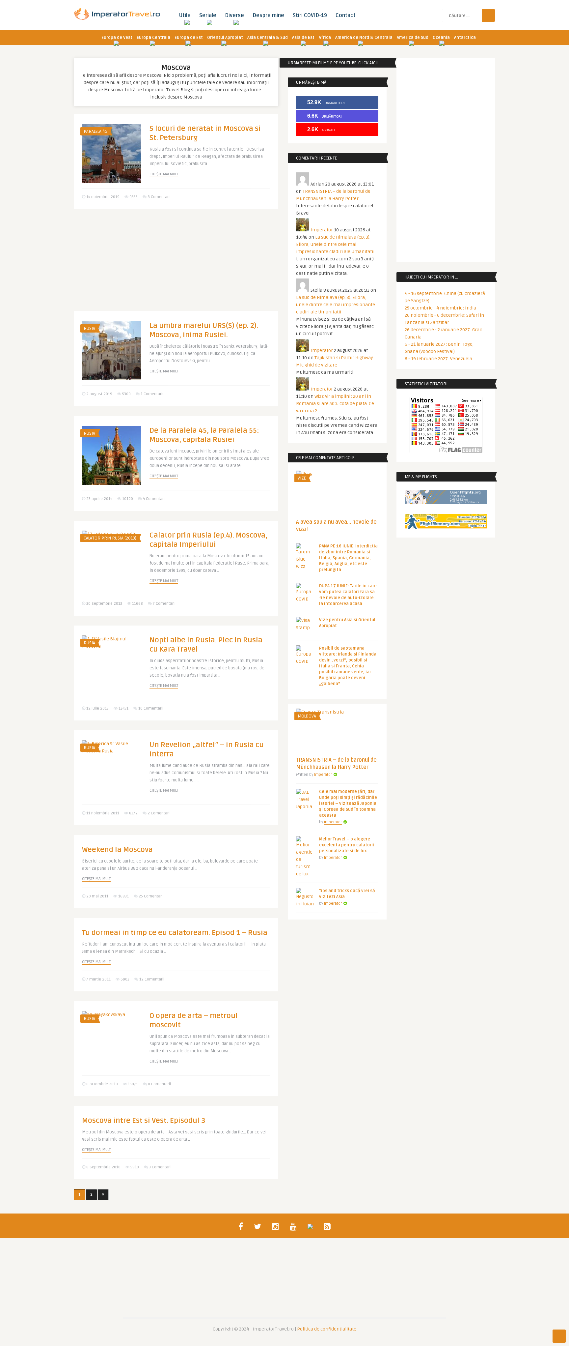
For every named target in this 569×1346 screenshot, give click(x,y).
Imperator (322, 230)
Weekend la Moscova (117, 849)
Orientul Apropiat (225, 37)
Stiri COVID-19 (310, 15)
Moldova (307, 716)
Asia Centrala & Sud (267, 37)
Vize (302, 478)
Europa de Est (189, 37)
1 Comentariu (153, 394)
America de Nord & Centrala (364, 37)
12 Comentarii (151, 979)
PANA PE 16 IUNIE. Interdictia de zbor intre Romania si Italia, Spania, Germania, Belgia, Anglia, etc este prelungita (348, 557)
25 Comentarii (151, 896)
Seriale (207, 15)
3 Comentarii (160, 1167)
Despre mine (268, 15)
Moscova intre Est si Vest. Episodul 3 (143, 1120)
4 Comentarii (154, 498)
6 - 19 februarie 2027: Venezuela (438, 359)
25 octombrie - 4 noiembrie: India (440, 308)
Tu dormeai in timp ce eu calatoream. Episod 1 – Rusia (174, 932)
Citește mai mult (163, 174)
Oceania (441, 37)
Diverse (234, 15)
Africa (325, 37)
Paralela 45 (95, 131)
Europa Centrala (153, 37)
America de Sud (412, 37)
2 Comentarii (159, 813)
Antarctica (465, 37)
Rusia (89, 328)
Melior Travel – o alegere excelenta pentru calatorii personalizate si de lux (346, 845)
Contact (346, 15)
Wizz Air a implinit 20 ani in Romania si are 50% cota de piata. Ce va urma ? (335, 404)
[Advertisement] (176, 265)
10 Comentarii (150, 708)
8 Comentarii (159, 196)
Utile (185, 15)
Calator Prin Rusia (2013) (110, 538)
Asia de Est (303, 37)
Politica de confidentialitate (326, 1329)
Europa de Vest (116, 37)
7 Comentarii (164, 603)
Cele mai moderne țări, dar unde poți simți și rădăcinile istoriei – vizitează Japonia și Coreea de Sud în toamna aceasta (348, 803)
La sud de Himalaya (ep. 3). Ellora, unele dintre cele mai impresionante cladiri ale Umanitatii (335, 244)
